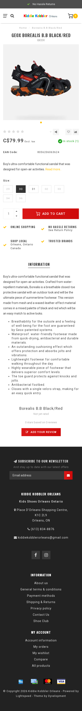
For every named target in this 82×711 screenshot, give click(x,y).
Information (39, 264)
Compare (41, 659)
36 (20, 198)
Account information (41, 640)
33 (59, 189)
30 (20, 189)
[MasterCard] (47, 681)
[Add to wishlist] (68, 132)
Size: (6, 180)
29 (8, 189)
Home (23, 28)
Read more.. (53, 169)
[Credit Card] (34, 681)
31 (33, 189)
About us (41, 583)
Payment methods (41, 595)
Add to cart (53, 214)
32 (46, 189)
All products (41, 665)
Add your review (43, 432)
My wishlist (41, 653)
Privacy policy (41, 608)
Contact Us (41, 614)
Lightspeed (23, 696)
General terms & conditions (41, 589)
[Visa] (61, 681)
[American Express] (21, 681)
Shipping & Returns (41, 602)
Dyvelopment (57, 696)
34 (8, 198)
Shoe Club (41, 621)
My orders (41, 646)
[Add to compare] (76, 132)
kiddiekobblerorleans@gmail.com (43, 537)
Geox (41, 40)
